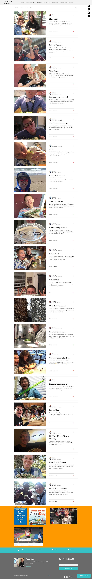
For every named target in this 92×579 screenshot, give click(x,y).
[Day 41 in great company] (30, 493)
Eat (21, 7)
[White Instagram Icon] (35, 550)
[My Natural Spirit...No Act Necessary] (30, 440)
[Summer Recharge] (30, 49)
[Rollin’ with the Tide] (30, 180)
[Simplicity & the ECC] (30, 336)
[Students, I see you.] (30, 206)
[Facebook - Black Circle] (89, 16)
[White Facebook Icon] (68, 550)
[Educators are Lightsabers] (30, 388)
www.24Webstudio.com (23, 575)
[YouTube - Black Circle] (89, 6)
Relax (31, 7)
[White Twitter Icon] (52, 550)
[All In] (30, 154)
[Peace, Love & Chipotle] (30, 466)
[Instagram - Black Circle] (89, 9)
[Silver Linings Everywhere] (30, 128)
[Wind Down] (30, 75)
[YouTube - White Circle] (18, 550)
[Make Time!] (30, 23)
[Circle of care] (30, 284)
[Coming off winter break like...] (30, 362)
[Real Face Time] (30, 258)
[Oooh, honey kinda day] (30, 310)
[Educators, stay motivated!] (30, 101)
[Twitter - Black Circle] (89, 12)
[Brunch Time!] (30, 414)
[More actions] (74, 15)
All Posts (16, 7)
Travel (26, 7)
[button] (63, 2)
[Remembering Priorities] (30, 232)
